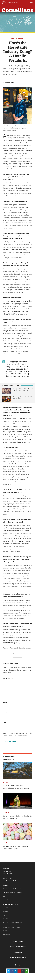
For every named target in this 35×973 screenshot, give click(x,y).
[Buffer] (23, 971)
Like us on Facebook (15, 965)
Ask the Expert (17, 38)
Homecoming (6, 934)
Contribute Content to (12, 892)
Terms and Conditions (18, 947)
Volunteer (5, 911)
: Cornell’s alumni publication (14, 889)
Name (5, 702)
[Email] (26, 971)
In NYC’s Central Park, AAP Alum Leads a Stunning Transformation (16, 786)
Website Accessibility (18, 957)
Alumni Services (7, 908)
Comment (7, 679)
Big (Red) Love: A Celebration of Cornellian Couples (15, 847)
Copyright (18, 952)
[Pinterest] (19, 971)
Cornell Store (6, 919)
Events (4, 915)
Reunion (5, 930)
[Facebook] (12, 971)
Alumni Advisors (7, 900)
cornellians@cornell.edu (9, 881)
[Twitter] (8, 971)
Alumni (6, 782)
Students (7, 812)
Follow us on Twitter (20, 965)
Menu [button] (28, 3)
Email (5, 723)
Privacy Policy (18, 941)
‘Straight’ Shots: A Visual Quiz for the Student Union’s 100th (23, 389)
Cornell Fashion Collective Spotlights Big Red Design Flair (17, 817)
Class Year (7, 712)
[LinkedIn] (16, 971)
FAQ (4, 896)
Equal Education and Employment (12, 922)
